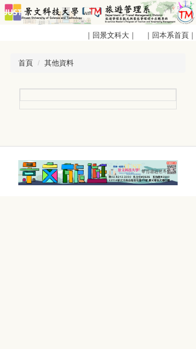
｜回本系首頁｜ (169, 35)
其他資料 (59, 63)
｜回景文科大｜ (113, 35)
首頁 (25, 63)
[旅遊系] (98, 11)
